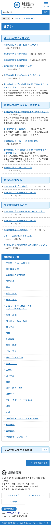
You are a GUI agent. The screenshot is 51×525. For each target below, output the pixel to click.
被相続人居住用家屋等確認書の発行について (25, 245)
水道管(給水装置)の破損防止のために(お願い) (26, 112)
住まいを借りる (13, 180)
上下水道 (10, 376)
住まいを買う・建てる (17, 38)
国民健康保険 (12, 269)
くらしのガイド (31, 18)
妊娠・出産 (11, 300)
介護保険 (10, 339)
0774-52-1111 (14, 513)
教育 (8, 382)
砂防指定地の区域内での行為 (18, 168)
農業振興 (10, 431)
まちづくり (11, 364)
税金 (8, 287)
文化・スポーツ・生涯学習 (19, 400)
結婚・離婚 (11, 293)
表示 (45, 449)
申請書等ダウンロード (17, 437)
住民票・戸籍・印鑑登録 (18, 263)
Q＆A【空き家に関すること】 (18, 236)
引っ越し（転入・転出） (18, 321)
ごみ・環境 (11, 351)
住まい (9, 370)
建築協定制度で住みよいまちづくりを (22, 75)
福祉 (8, 333)
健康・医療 (11, 345)
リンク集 (13, 502)
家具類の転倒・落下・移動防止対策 (21, 141)
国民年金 (10, 281)
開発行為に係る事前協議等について (21, 45)
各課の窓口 (9, 509)
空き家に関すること (15, 205)
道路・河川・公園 (14, 357)
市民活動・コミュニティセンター (22, 418)
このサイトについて (37, 495)
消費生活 (10, 394)
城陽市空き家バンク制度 (16, 54)
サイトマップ (13, 495)
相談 (8, 406)
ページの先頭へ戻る (39, 463)
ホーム (17, 18)
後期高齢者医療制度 (15, 275)
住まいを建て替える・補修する (22, 105)
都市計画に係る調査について (18, 66)
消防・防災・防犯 (14, 388)
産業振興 (10, 425)
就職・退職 (11, 315)
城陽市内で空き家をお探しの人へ (20, 193)
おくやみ (10, 327)
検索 (46, 12)
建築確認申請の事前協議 (16, 60)
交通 (8, 412)
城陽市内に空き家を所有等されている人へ (24, 211)
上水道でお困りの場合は (16, 129)
